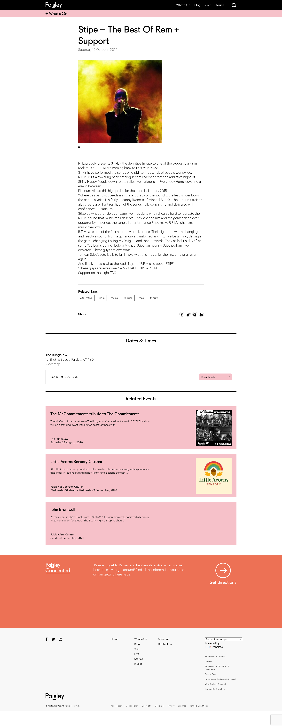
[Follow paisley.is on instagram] (60, 639)
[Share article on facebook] (181, 314)
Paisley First (210, 674)
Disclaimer (159, 706)
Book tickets (208, 377)
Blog (197, 5)
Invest (138, 663)
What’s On (183, 5)
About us (163, 638)
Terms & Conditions (199, 706)
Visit (207, 5)
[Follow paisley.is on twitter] (53, 639)
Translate (217, 646)
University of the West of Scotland (220, 679)
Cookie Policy (132, 706)
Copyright (146, 706)
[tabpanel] (120, 101)
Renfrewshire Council (215, 656)
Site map (182, 706)
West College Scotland (215, 684)
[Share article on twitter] (188, 314)
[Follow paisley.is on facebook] (46, 639)
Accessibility (116, 706)
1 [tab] (79, 147)
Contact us (165, 643)
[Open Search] (234, 5)
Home (114, 638)
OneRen (208, 661)
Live (136, 653)
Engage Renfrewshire (215, 689)
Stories (219, 5)
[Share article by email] (194, 314)
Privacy (171, 706)
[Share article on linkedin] (201, 314)
